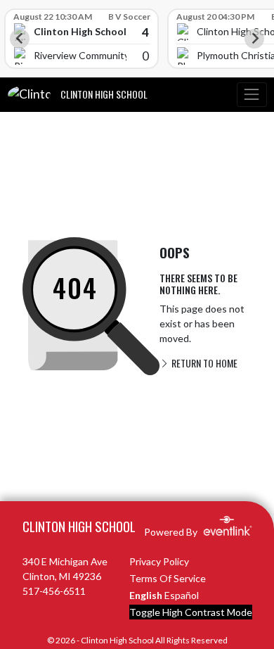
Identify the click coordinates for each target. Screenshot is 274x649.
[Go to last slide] (20, 39)
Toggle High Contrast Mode (190, 612)
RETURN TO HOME (203, 362)
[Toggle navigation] (251, 94)
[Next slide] (254, 39)
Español (181, 595)
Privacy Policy (159, 561)
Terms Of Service (167, 578)
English (145, 595)
